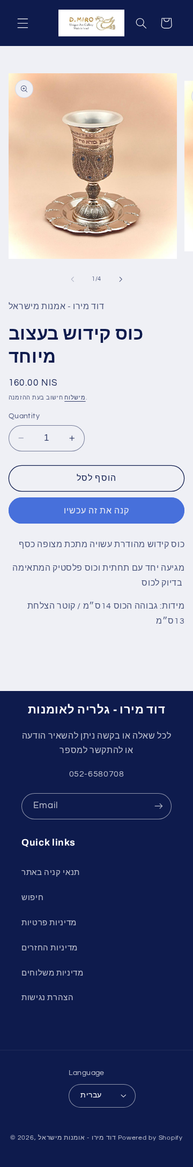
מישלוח (74, 398)
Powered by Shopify (150, 1138)
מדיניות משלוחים (52, 973)
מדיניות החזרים (49, 948)
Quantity (24, 416)
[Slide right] (120, 279)
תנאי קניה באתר (50, 873)
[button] (22, 23)
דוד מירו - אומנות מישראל (77, 1138)
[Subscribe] (158, 806)
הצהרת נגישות (47, 998)
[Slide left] (72, 279)
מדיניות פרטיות (49, 923)
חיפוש (32, 898)
